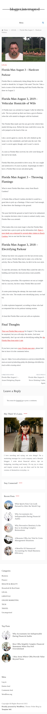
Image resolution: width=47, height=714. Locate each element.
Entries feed (6, 686)
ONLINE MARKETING (10, 600)
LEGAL (4, 65)
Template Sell (6, 709)
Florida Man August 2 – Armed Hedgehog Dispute (11, 378)
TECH (4, 604)
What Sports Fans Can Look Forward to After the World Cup (27, 505)
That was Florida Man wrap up (13, 331)
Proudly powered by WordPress (13, 706)
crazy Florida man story (26, 348)
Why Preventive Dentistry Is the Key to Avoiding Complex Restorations (28, 527)
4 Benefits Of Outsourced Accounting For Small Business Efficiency (27, 550)
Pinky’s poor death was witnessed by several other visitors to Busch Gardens (23, 233)
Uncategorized (7, 612)
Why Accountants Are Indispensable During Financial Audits (27, 516)
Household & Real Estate (11, 588)
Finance (4, 580)
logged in (19, 400)
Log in (4, 682)
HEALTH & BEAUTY (10, 584)
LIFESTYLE (6, 596)
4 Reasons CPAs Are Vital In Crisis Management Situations (29, 539)
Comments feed (7, 690)
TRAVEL (5, 608)
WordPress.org (7, 694)
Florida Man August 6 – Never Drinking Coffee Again (36, 380)
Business (5, 576)
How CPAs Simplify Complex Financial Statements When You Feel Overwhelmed (28, 646)
